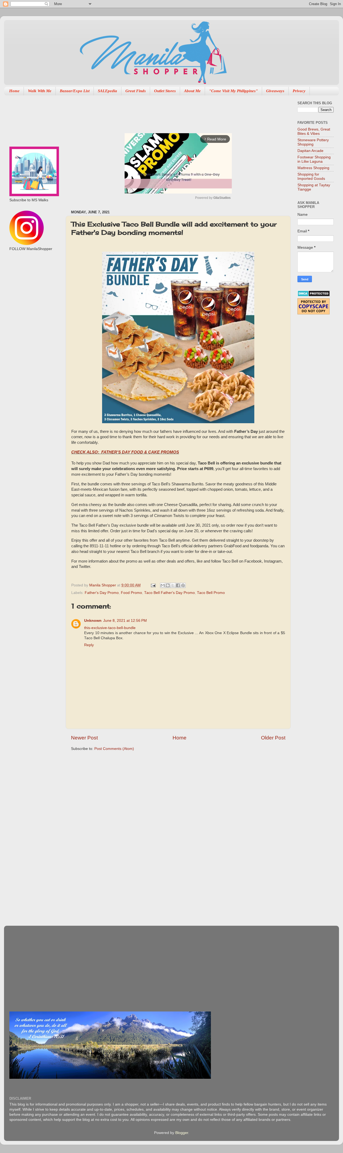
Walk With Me (39, 91)
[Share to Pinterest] (183, 585)
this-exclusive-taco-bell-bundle (110, 628)
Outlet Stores (165, 91)
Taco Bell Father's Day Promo (169, 593)
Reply (89, 645)
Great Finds (135, 91)
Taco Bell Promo (211, 593)
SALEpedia (107, 91)
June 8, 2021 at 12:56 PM (125, 621)
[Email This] (162, 585)
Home (14, 91)
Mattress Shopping (313, 168)
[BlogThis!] (167, 585)
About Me (192, 91)
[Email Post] (153, 585)
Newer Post (84, 738)
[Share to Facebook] (178, 585)
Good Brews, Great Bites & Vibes (313, 131)
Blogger (181, 1133)
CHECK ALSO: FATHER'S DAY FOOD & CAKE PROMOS (125, 452)
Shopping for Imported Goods (311, 176)
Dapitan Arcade (310, 151)
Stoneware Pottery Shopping (313, 142)
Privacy (299, 91)
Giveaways (275, 91)
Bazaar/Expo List (75, 91)
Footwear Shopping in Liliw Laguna (314, 159)
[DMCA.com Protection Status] (313, 295)
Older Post (273, 738)
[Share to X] (173, 585)
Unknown (93, 621)
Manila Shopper (103, 585)
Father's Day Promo (102, 593)
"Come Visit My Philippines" (233, 91)
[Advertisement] (168, 111)
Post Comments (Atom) (114, 749)
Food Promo (131, 593)
